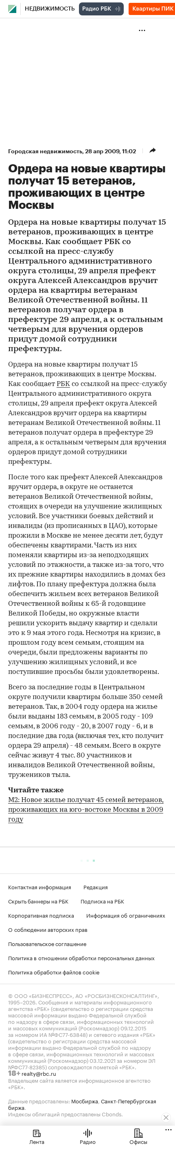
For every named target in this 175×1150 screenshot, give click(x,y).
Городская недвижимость (45, 151)
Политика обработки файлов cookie (54, 972)
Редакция (95, 886)
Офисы (138, 1141)
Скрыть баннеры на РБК (38, 901)
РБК (63, 384)
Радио (88, 1141)
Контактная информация (39, 886)
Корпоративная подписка (41, 915)
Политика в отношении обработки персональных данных (81, 957)
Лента (36, 1141)
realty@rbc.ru (39, 1073)
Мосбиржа (84, 1100)
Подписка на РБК (102, 901)
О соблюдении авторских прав (48, 929)
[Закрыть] (166, 1117)
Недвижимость (50, 9)
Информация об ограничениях (125, 915)
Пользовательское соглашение (47, 943)
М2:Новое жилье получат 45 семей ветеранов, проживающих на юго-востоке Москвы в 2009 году (86, 810)
